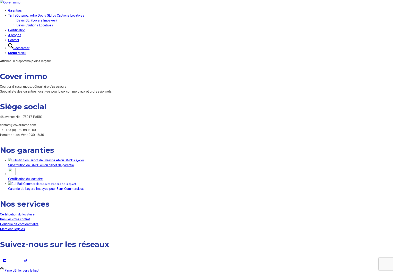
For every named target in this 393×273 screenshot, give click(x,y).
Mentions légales (12, 229)
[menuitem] (200, 10)
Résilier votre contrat (15, 219)
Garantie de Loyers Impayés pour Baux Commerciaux (46, 189)
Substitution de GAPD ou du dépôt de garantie (41, 165)
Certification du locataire (25, 179)
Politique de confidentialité (19, 224)
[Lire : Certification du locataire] (12, 174)
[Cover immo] (10, 2)
